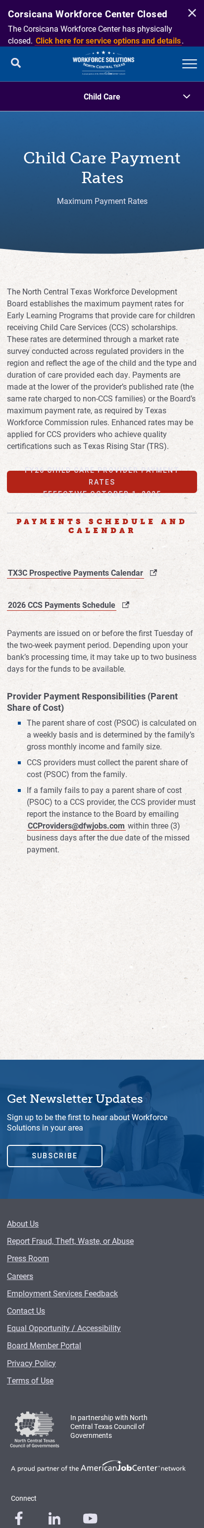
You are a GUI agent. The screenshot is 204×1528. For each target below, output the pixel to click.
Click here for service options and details (108, 40)
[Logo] (103, 63)
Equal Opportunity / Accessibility (64, 1328)
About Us (23, 1223)
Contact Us (26, 1310)
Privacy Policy (31, 1363)
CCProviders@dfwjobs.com (76, 825)
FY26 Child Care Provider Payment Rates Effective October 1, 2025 (102, 482)
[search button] (16, 64)
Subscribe (55, 1156)
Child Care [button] (102, 96)
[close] (190, 13)
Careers (20, 1276)
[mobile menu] (189, 63)
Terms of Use (30, 1380)
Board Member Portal (44, 1345)
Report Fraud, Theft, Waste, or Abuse (70, 1240)
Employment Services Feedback (62, 1293)
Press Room (28, 1258)
